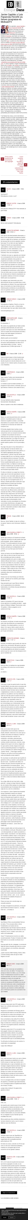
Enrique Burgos (11, 299)
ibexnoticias (10, 660)
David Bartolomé (11, 318)
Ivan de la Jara (11, 724)
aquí (8, 41)
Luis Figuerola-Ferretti (15, 28)
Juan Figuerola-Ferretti (8, 86)
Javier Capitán (20, 26)
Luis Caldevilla (11, 395)
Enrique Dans (11, 964)
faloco (8, 189)
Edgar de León (10, 679)
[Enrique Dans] (14, 4)
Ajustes (11, 1217)
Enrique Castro (11, 203)
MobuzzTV (12, 33)
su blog (17, 65)
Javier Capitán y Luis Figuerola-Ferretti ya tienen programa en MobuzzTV (12, 18)
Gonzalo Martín (11, 412)
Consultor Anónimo (12, 230)
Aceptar (4, 1217)
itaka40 (8, 516)
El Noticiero (8, 36)
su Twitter (9, 65)
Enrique (14, 9)
